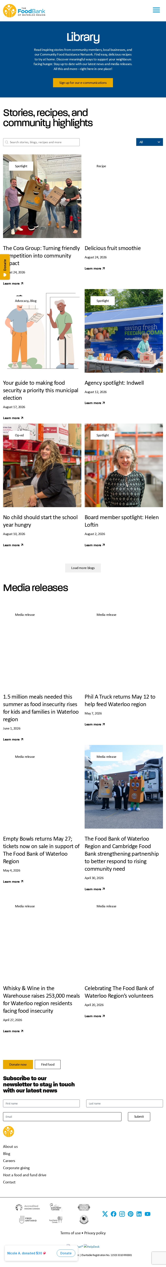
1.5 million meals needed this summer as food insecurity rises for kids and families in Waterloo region (41, 707)
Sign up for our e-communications (82, 82)
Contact (9, 1182)
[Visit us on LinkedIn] (139, 1213)
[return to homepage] (24, 10)
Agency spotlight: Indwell (114, 382)
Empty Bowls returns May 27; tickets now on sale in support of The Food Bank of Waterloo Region (41, 849)
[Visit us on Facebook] (113, 1213)
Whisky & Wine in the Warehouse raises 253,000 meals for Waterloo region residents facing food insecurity (41, 999)
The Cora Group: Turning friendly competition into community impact (41, 255)
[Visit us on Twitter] (105, 1213)
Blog (6, 1153)
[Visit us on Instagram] (122, 1213)
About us (10, 1146)
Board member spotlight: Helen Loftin (122, 521)
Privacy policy (95, 1232)
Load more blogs (83, 567)
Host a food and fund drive (24, 1174)
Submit (139, 1116)
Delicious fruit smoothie (113, 248)
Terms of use (70, 1232)
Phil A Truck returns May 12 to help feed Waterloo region (120, 700)
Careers (9, 1160)
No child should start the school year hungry (40, 521)
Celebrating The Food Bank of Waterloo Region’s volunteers (119, 991)
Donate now (18, 1064)
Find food (47, 1064)
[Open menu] (156, 10)
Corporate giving (16, 1167)
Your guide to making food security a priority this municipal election (40, 390)
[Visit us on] (130, 1213)
